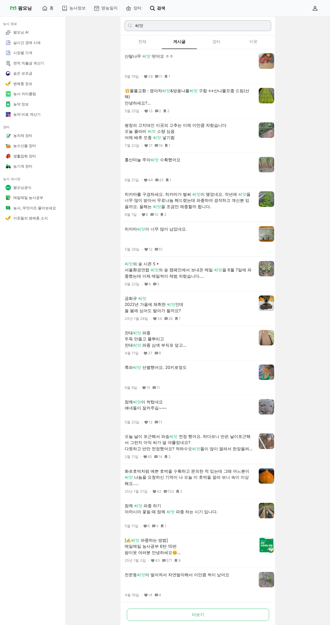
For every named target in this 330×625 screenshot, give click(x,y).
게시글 (179, 41)
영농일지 (109, 8)
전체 (142, 41)
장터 (137, 8)
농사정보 (77, 8)
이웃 (253, 41)
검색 (161, 8)
